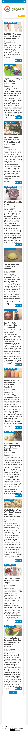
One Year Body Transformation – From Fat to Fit (11, 325)
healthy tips (9, 500)
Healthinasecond (16, 330)
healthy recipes (10, 65)
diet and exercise (10, 22)
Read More (17, 730)
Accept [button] (12, 730)
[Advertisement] (14, 711)
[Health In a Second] (14, 9)
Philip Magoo (15, 41)
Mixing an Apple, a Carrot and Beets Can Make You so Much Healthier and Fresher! (12, 642)
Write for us (22, 15)
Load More (13, 692)
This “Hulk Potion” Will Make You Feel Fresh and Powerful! (12, 140)
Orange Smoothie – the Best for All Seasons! (11, 266)
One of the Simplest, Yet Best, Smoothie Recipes (12, 580)
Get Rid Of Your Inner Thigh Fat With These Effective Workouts (12, 36)
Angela (13, 83)
